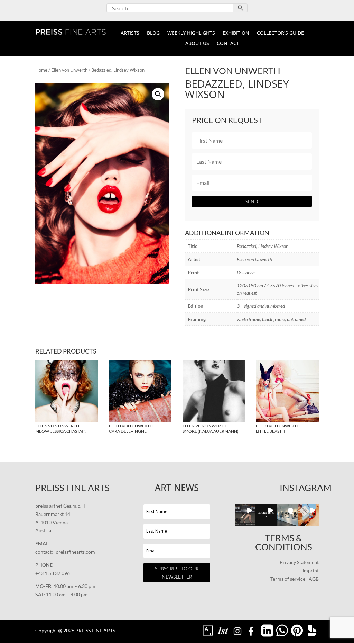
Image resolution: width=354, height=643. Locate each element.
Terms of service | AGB (294, 579)
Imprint (310, 570)
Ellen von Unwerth (69, 70)
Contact (228, 43)
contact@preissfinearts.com (65, 552)
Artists (130, 33)
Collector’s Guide (280, 33)
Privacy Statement (299, 562)
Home (41, 70)
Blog (153, 33)
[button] (158, 94)
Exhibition (236, 33)
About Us (197, 43)
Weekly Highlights (191, 33)
